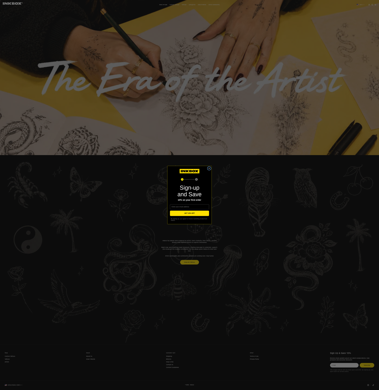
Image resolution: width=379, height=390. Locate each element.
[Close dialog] (209, 168)
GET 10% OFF (189, 213)
